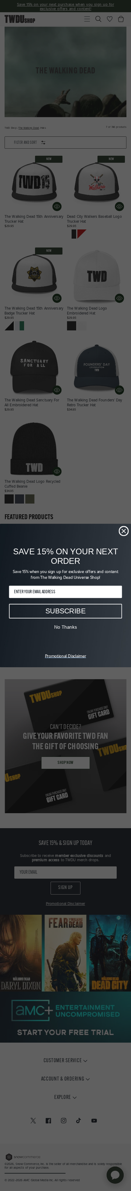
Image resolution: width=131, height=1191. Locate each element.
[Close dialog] (123, 531)
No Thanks (65, 627)
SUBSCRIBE (65, 611)
